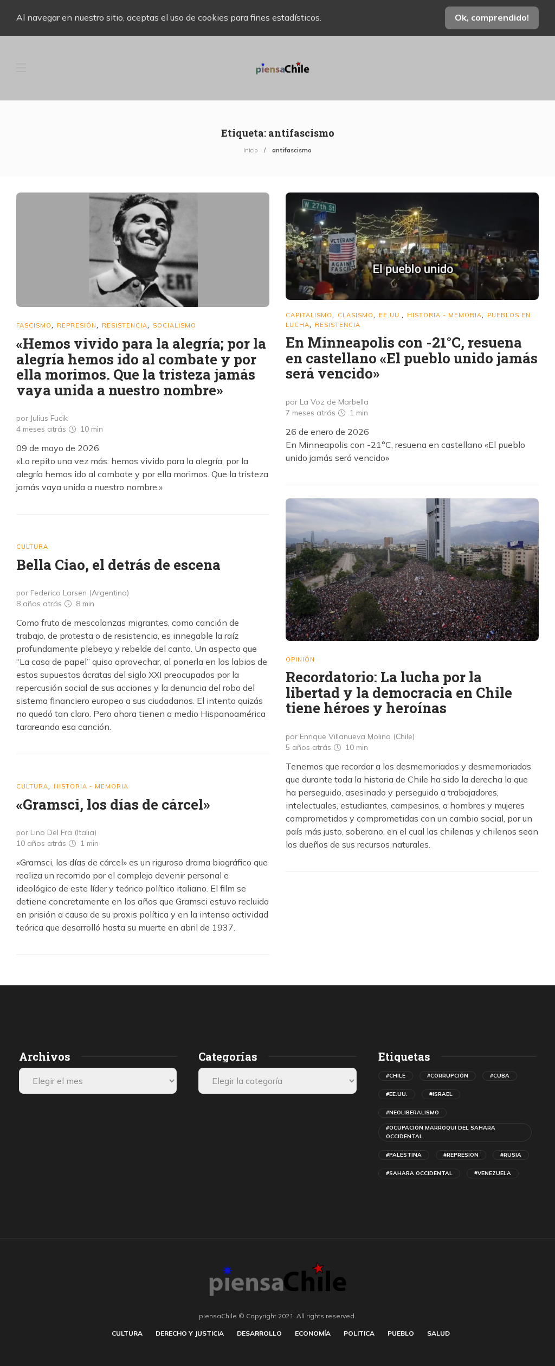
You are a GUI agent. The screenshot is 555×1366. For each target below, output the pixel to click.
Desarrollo (259, 1333)
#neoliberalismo (412, 1112)
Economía (313, 1333)
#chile (395, 1075)
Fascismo (33, 325)
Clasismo (355, 315)
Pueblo (401, 1333)
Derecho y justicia (190, 1333)
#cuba (499, 1075)
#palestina (404, 1154)
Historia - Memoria (444, 315)
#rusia (510, 1154)
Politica (359, 1333)
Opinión (300, 659)
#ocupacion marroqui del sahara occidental (440, 1132)
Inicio (250, 150)
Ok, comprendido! (492, 17)
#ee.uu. (397, 1094)
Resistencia (124, 325)
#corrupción (447, 1075)
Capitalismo (309, 315)
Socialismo (174, 325)
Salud (438, 1333)
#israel (441, 1094)
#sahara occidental (419, 1173)
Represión (76, 325)
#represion (461, 1154)
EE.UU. (390, 315)
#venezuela (492, 1173)
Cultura (32, 546)
